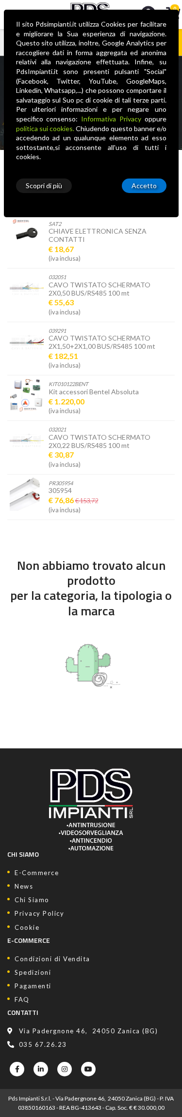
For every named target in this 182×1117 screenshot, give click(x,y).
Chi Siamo (32, 900)
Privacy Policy (39, 913)
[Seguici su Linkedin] (40, 1069)
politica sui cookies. (45, 128)
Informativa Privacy (111, 119)
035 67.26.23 (43, 1044)
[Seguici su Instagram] (64, 1069)
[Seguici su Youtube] (88, 1069)
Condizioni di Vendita (52, 959)
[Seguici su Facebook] (17, 1069)
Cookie (27, 927)
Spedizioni (33, 972)
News (24, 886)
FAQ (22, 999)
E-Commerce (37, 873)
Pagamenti (33, 986)
